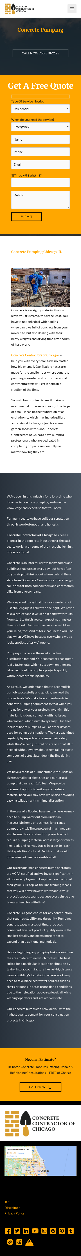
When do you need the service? (32, 119)
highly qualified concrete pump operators (42, 868)
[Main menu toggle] (72, 9)
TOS (7, 1202)
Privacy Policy (14, 1213)
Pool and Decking (40, 851)
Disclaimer (12, 1207)
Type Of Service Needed (27, 101)
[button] (40, 53)
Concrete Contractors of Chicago (34, 355)
